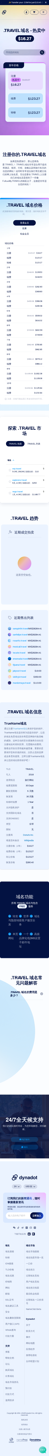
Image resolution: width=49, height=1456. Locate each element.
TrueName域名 (20, 728)
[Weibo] (23, 1228)
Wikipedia (29, 840)
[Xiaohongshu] (27, 1228)
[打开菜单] (43, 12)
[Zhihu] (35, 1228)
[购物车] (34, 12)
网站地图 (30, 1343)
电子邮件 (26, 1139)
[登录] (26, 12)
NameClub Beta (33, 1309)
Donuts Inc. (28, 835)
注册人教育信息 (24, 1429)
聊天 (26, 1147)
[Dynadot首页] (4, 12)
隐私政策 (24, 1420)
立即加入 (36, 1215)
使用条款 (24, 1424)
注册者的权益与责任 (24, 1434)
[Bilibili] (31, 1228)
